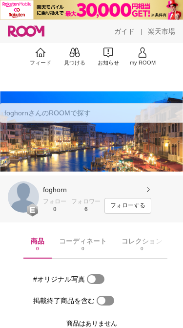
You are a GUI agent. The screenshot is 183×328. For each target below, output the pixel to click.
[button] (23, 197)
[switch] (95, 279)
